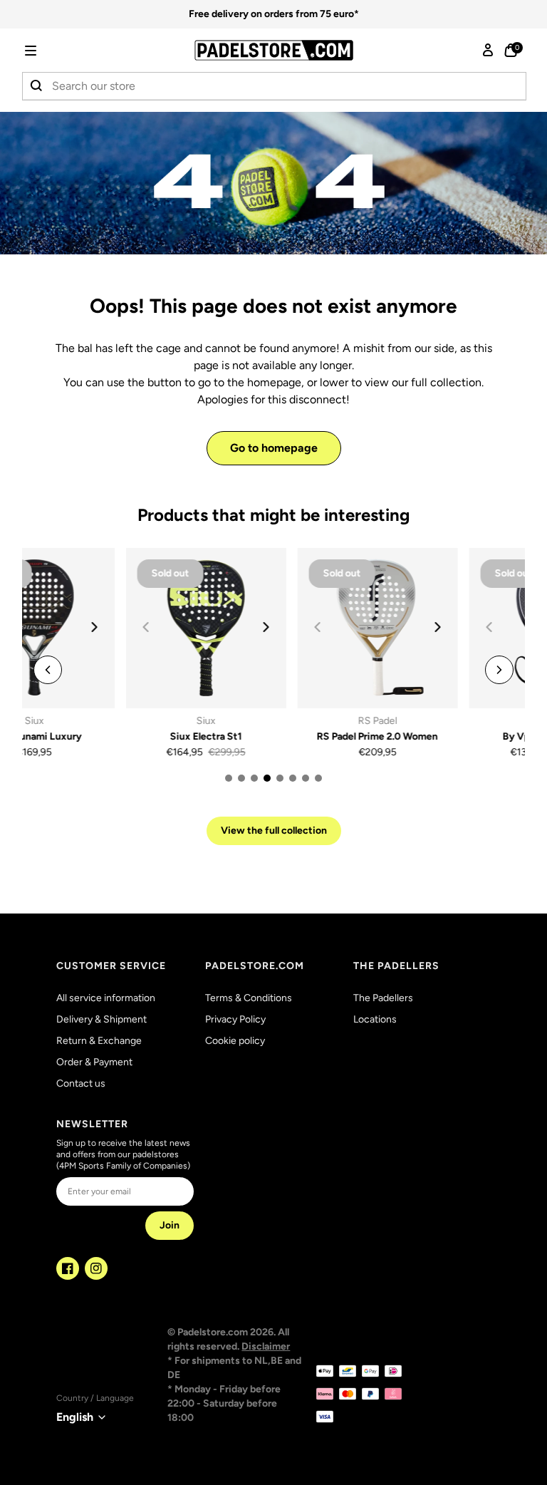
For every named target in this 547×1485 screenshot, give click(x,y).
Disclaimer (265, 1346)
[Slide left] (47, 670)
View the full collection (274, 830)
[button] (50, 50)
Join (169, 1225)
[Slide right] (162, 627)
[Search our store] (37, 86)
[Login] (487, 50)
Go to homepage (274, 448)
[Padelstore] (273, 50)
